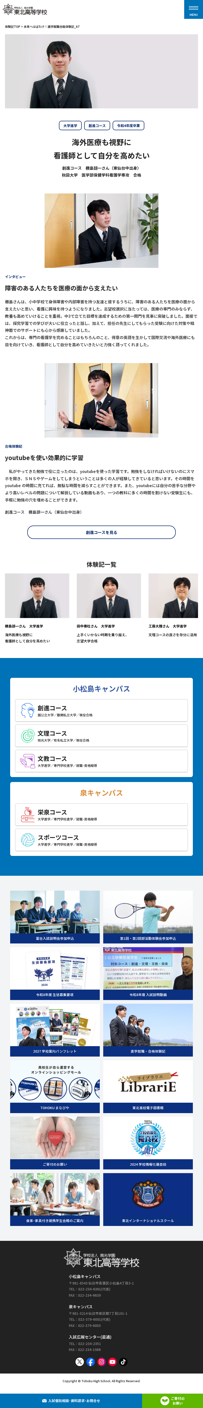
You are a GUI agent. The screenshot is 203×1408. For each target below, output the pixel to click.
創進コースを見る (101, 532)
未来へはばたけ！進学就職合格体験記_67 (51, 26)
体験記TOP (12, 26)
